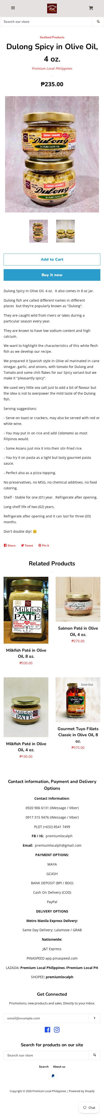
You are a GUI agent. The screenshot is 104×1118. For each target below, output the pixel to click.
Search (44, 1067)
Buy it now (52, 275)
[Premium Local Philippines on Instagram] (57, 1030)
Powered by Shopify (82, 1091)
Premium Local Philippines (52, 68)
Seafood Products (52, 37)
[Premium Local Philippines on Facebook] (48, 1030)
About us (59, 1067)
